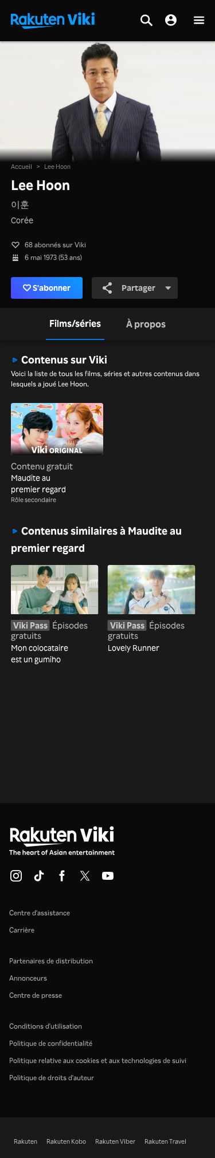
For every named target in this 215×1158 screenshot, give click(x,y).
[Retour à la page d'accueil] (53, 19)
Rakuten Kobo (66, 1141)
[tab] (75, 324)
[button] (199, 21)
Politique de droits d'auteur (51, 1077)
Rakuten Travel (165, 1141)
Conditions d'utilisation (45, 1026)
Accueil (21, 167)
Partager (138, 288)
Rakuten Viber (115, 1141)
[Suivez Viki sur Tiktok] (39, 879)
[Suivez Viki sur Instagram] (16, 879)
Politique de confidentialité (50, 1043)
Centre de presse (35, 995)
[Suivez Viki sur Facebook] (62, 879)
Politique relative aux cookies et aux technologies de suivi (97, 1060)
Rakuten (25, 1141)
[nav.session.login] (171, 20)
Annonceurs (28, 978)
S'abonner (52, 288)
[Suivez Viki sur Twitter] (85, 879)
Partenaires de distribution (51, 961)
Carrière (21, 930)
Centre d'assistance (39, 912)
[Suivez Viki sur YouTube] (108, 879)
